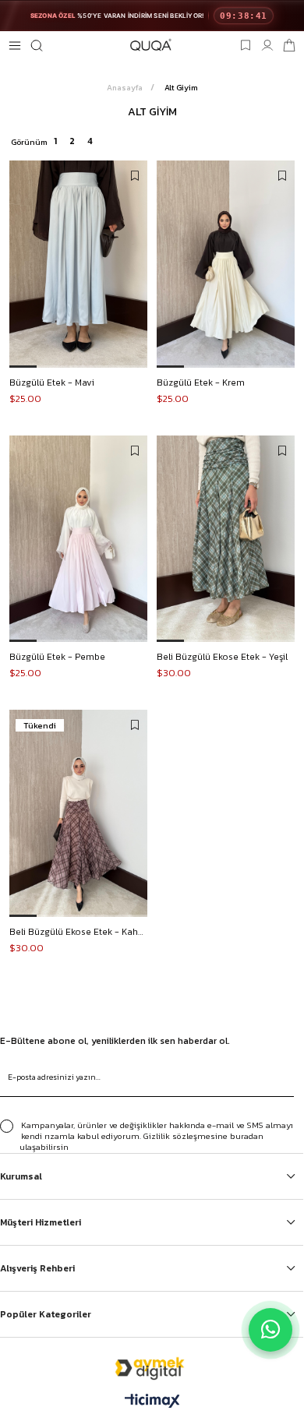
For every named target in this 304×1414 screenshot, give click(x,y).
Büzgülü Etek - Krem (201, 382)
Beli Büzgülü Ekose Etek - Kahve (78, 931)
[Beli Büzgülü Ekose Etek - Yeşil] (226, 539)
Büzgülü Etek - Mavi (51, 382)
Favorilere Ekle (135, 176)
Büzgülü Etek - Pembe (57, 656)
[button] (23, 366)
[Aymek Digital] (152, 1368)
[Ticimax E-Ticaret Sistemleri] (152, 1402)
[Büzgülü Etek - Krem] (226, 264)
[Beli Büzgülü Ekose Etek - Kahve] (78, 813)
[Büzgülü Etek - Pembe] (78, 539)
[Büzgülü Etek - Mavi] (78, 264)
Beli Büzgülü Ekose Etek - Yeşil (222, 656)
